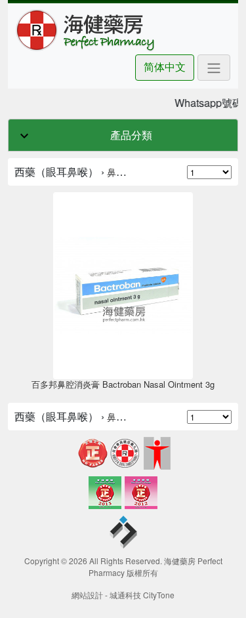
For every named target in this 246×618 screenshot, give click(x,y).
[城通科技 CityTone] (123, 533)
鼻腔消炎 (125, 171)
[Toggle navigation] (213, 67)
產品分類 (131, 134)
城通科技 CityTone (142, 594)
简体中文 (165, 66)
